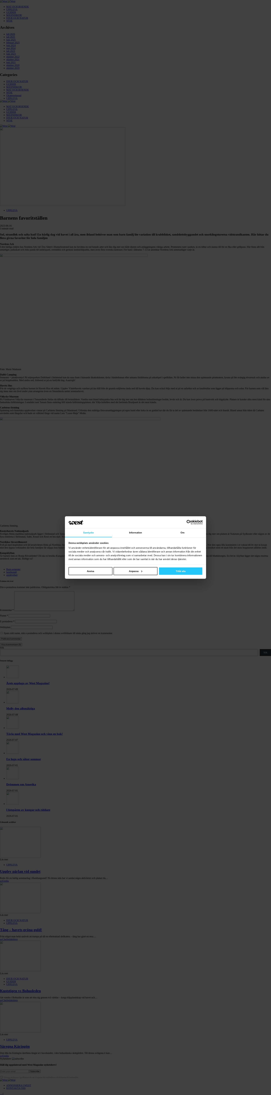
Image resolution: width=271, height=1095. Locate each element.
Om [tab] (182, 532)
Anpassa (133, 571)
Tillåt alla (181, 571)
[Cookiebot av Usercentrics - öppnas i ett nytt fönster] (189, 522)
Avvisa (90, 571)
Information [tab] (135, 532)
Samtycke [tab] (88, 532)
